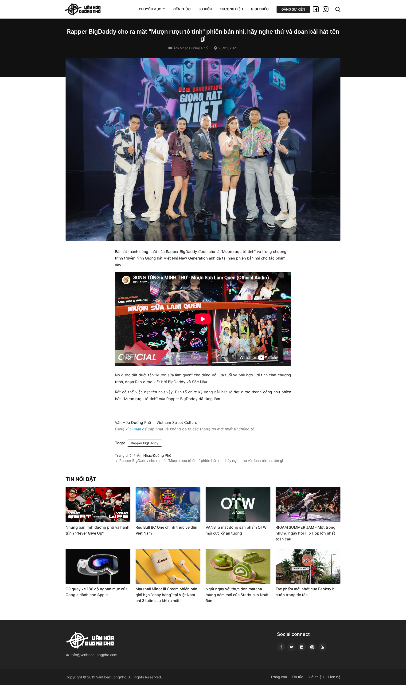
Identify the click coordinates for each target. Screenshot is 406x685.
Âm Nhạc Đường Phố (190, 48)
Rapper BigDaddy (144, 443)
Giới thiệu (260, 9)
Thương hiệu (231, 9)
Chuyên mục (150, 9)
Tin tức (297, 677)
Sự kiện (205, 9)
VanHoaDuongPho (111, 677)
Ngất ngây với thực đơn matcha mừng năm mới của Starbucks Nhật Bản (237, 595)
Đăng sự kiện (293, 9)
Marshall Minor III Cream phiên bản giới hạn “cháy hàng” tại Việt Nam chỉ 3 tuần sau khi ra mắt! (166, 595)
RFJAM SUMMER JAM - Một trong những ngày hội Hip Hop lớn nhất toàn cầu (306, 533)
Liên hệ (334, 677)
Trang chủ (123, 455)
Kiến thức (182, 9)
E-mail (135, 429)
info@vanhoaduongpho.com (94, 655)
